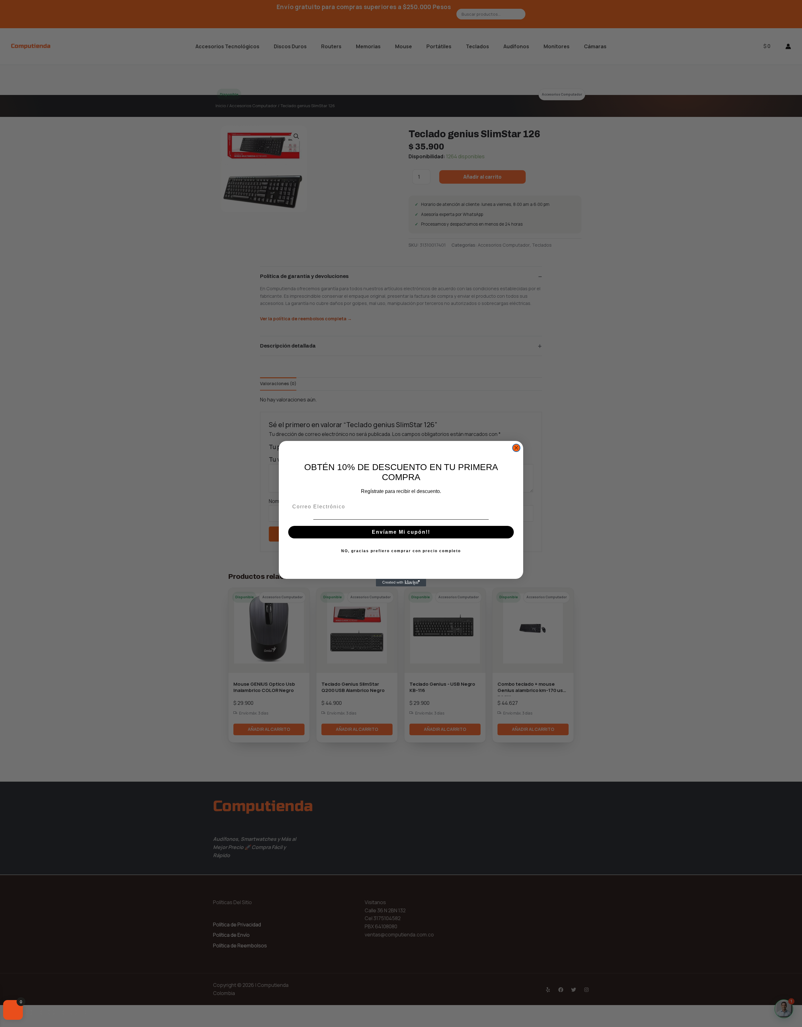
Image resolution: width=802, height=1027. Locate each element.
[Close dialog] (516, 448)
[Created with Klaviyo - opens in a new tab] (401, 582)
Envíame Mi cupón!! (401, 532)
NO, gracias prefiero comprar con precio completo (401, 551)
